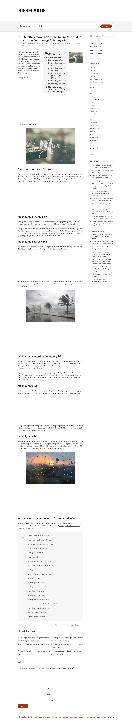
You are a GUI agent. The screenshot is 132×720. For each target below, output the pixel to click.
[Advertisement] (50, 108)
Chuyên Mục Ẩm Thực (96, 82)
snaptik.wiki (75, 717)
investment (93, 111)
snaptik (65, 717)
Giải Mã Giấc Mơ (30, 43)
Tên (49, 688)
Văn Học (92, 152)
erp (91, 93)
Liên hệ (30, 717)
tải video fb (52, 717)
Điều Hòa (92, 91)
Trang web (50, 700)
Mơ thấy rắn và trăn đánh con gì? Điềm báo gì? (34, 644)
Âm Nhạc (92, 67)
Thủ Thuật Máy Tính (96, 128)
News (91, 117)
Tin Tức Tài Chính (95, 137)
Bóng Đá (92, 76)
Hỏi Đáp (92, 105)
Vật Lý (92, 154)
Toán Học (93, 140)
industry (92, 108)
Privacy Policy (96, 181)
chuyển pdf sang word (92, 717)
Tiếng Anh (93, 131)
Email (49, 694)
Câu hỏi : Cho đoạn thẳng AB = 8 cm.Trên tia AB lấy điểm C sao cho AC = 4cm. (103, 211)
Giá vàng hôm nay (109, 717)
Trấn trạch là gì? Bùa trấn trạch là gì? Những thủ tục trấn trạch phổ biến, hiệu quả (102, 186)
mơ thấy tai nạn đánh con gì (27, 124)
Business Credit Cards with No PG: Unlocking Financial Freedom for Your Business (103, 236)
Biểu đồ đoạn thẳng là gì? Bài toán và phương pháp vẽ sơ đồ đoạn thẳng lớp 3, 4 (102, 224)
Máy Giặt (92, 114)
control (92, 85)
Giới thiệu (22, 717)
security (92, 125)
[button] (106, 26)
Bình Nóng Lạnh (94, 73)
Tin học (92, 134)
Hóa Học (92, 102)
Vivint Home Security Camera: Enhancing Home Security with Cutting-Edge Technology (101, 254)
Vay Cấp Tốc (36, 717)
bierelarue (93, 70)
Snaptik (101, 717)
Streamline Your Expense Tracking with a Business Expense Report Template (102, 274)
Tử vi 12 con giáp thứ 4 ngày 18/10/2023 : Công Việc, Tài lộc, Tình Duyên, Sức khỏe (102, 193)
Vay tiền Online (44, 717)
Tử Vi (91, 146)
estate (92, 96)
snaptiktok (82, 717)
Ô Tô (91, 120)
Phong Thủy (93, 123)
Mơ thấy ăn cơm (23, 78)
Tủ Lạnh (92, 143)
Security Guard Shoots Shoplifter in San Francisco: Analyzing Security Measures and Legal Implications (102, 261)
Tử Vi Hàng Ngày (95, 149)
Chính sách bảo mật (96, 79)
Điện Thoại (93, 88)
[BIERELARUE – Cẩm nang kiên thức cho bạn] (32, 10)
